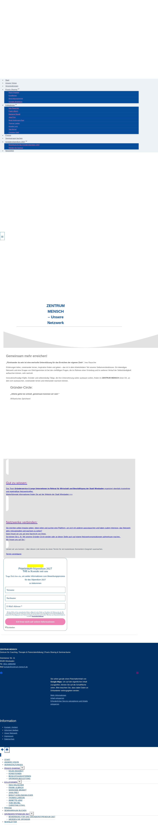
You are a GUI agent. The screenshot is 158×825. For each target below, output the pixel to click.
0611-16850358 (9, 664)
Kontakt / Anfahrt (11, 727)
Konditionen (13, 95)
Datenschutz (9, 739)
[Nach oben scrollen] (2, 750)
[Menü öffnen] (2, 236)
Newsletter (9, 151)
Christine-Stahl (14, 132)
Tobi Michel (12, 129)
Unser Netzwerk (10, 733)
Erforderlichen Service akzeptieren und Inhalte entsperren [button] (69, 702)
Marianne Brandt (14, 114)
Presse (8, 135)
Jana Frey (12, 117)
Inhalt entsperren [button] (57, 698)
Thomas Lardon (14, 123)
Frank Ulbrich (13, 111)
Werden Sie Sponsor (16, 148)
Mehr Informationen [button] (58, 695)
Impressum (8, 736)
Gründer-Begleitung (15, 102)
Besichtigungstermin (16, 98)
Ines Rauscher (14, 108)
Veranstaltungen (11, 86)
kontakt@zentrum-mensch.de (16, 667)
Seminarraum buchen (13, 138)
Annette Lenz (13, 126)
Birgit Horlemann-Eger (16, 120)
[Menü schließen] (0, 755)
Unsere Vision (11, 83)
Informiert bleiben (11, 730)
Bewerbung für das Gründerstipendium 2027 (24, 145)
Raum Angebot (14, 92)
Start (7, 80)
